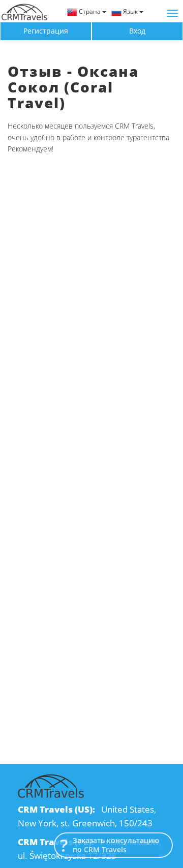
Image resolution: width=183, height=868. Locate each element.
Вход (137, 31)
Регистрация (45, 31)
